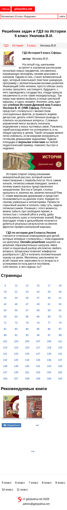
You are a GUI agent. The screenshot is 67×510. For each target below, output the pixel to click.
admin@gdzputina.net (36, 503)
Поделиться (13, 425)
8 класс (47, 482)
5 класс (7, 482)
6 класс (20, 482)
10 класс (7, 489)
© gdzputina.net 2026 (36, 499)
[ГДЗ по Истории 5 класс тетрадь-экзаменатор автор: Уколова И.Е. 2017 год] (34, 408)
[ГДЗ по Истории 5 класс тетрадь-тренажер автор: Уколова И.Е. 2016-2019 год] (11, 408)
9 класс (60, 482)
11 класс (22, 489)
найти (62, 16)
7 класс (33, 482)
